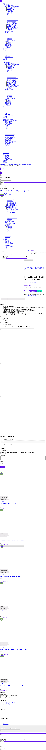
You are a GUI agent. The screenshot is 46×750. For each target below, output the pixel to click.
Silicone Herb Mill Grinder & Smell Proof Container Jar (13, 685)
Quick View (3, 499)
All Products (5, 48)
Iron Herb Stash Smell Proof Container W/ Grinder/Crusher (14, 613)
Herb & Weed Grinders (9, 31)
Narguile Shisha (10, 8)
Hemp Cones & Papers (9, 16)
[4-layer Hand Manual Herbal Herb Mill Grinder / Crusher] (12, 619)
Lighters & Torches (8, 45)
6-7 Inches (7, 126)
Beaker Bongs (10, 11)
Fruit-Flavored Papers (11, 25)
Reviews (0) (22, 298)
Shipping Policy (8, 52)
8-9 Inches (7, 127)
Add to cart (33, 291)
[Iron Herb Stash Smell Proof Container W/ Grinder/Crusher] (12, 582)
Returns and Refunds (9, 53)
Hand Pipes (7, 32)
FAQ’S (6, 58)
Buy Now (39, 291)
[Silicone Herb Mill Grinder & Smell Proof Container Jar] (12, 655)
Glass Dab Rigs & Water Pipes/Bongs (12, 6)
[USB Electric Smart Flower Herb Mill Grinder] (12, 546)
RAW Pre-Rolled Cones (11, 17)
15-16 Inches (7, 129)
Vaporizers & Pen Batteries (10, 5)
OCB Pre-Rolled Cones (11, 18)
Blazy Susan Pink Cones (11, 21)
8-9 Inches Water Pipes (11, 13)
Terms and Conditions (9, 57)
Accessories (7, 47)
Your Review (2, 455)
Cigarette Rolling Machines (10, 33)
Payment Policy (6, 716)
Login (44, 192)
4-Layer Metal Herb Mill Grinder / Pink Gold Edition (12, 540)
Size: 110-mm (9, 30)
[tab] (4, 299)
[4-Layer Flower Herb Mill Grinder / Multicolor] (12, 473)
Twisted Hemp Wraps (11, 24)
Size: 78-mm (9, 29)
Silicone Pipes (9, 10)
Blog (6, 54)
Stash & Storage (8, 35)
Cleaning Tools (8, 46)
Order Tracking (6, 724)
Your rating (2, 453)
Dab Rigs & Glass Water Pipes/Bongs (10, 702)
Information (5, 49)
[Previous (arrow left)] (0, 749)
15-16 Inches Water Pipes (12, 15)
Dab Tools (7, 41)
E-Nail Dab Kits (10, 42)
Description (4, 298)
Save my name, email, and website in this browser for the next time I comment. (16, 464)
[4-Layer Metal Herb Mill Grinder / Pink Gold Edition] (12, 509)
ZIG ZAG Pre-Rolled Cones (12, 20)
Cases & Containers (11, 40)
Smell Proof (9, 36)
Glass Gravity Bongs (11, 7)
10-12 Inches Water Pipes (12, 14)
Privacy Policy (7, 56)
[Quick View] (8, 499)
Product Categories (6, 4)
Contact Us (7, 50)
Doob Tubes (9, 39)
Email (1, 463)
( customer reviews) (33, 282)
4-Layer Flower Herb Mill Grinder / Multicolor (11, 503)
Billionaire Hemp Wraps (11, 22)
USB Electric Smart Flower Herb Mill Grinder (10, 576)
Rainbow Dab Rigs (10, 9)
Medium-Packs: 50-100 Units (13, 27)
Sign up (44, 191)
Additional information (13, 298)
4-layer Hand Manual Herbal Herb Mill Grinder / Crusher (13, 649)
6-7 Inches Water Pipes (11, 12)
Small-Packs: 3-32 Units (11, 26)
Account (2, 170)
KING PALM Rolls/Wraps (12, 23)
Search (2, 182)
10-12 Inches (7, 128)
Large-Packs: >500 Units (12, 28)
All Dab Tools (9, 43)
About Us (7, 51)
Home (4, 3)
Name (1, 461)
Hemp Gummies (8, 44)
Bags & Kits (9, 38)
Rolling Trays (7, 34)
